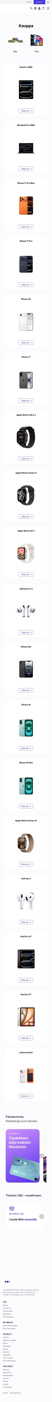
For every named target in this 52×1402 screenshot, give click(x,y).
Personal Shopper (9, 1361)
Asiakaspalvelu (8, 1317)
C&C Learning (8, 1358)
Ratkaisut (6, 1370)
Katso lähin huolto (9, 1328)
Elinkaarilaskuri (8, 1375)
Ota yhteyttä (7, 1387)
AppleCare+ (7, 1372)
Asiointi (5, 1349)
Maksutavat (7, 1314)
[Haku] (31, 8)
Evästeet (5, 1393)
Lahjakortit (6, 1355)
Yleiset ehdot (7, 1311)
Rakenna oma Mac (9, 1340)
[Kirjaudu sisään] (39, 8)
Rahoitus (6, 1352)
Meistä (5, 1305)
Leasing (6, 1378)
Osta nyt (25, 111)
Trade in (6, 1337)
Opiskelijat (7, 1346)
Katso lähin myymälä (10, 1326)
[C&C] (8, 8)
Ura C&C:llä (7, 1308)
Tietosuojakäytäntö (15, 1393)
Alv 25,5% (39, 2)
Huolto (5, 1343)
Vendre (10, 1292)
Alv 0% (28, 2)
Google (5, 1384)
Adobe (5, 1381)
